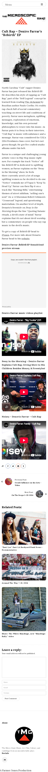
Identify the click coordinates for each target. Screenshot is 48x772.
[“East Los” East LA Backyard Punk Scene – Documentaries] (24, 528)
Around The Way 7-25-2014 (15, 583)
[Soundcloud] (4, 760)
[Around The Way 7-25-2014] (24, 567)
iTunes (5, 235)
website (25, 238)
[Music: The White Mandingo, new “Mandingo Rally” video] (24, 609)
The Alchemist (32, 102)
